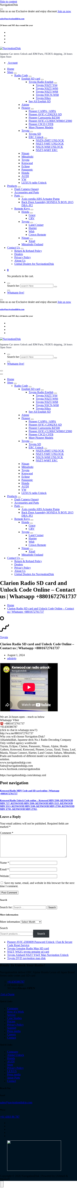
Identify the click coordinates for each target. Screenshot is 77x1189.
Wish (31, 231)
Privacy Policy (22, 257)
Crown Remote (37, 234)
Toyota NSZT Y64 (46, 85)
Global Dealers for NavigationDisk (34, 263)
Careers (11, 1034)
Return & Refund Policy (28, 250)
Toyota (25, 130)
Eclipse (25, 166)
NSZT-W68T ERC (47, 150)
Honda (25, 172)
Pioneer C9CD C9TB (41, 124)
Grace (32, 215)
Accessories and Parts (26, 192)
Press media (14, 1031)
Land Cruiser (36, 224)
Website (4, 876)
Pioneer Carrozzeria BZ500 (44, 117)
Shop (10, 72)
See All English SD (40, 101)
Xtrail (32, 241)
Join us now (64, 11)
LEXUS (12, 1071)
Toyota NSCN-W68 (47, 94)
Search (4, 928)
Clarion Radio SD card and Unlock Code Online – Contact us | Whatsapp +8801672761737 (40, 610)
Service (11, 1014)
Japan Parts (13, 1077)
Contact (11, 1037)
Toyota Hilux (43, 98)
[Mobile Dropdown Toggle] (15, 73)
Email (4, 869)
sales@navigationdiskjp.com (12, 19)
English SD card (30, 78)
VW (23, 179)
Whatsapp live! (15, 292)
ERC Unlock (36, 137)
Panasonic (27, 169)
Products (12, 185)
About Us (19, 260)
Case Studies (14, 1018)
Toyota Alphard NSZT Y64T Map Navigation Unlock (38, 954)
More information (10, 921)
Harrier (33, 228)
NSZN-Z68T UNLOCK (50, 140)
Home (10, 68)
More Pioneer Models (41, 127)
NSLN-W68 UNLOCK (49, 146)
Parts (17, 195)
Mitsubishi (27, 156)
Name (4, 862)
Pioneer (25, 107)
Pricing (11, 1021)
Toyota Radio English (41, 81)
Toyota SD (35, 133)
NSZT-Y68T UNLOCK (50, 143)
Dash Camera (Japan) (26, 189)
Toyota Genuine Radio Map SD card (28, 948)
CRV (32, 218)
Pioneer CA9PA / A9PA (42, 111)
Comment (6, 832)
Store (10, 1064)
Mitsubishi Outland (32, 244)
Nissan (25, 153)
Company (12, 1008)
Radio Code (21, 75)
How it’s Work (15, 1011)
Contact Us (13, 247)
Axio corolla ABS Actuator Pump (40, 198)
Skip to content (8, 1)
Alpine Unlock (15, 1054)
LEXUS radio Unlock (34, 182)
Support (11, 1027)
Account (12, 62)
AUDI (25, 176)
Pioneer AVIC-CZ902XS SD (45, 114)
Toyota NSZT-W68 (47, 91)
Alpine (25, 104)
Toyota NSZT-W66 (47, 88)
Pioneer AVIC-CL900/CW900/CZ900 (50, 120)
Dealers (18, 254)
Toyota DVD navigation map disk (26, 958)
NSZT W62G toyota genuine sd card (28, 951)
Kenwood (27, 163)
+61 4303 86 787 (10, 1116)
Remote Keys (22, 208)
